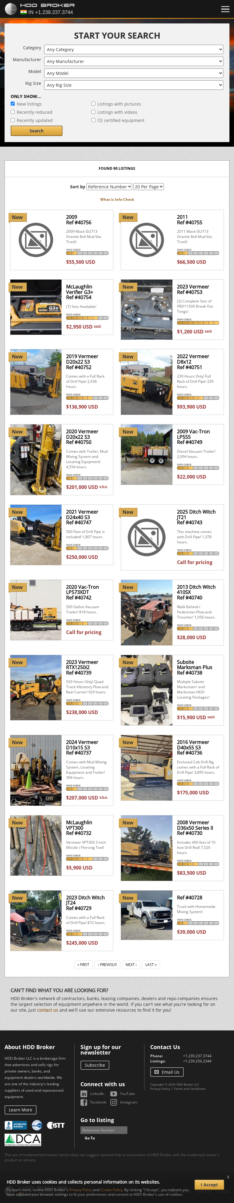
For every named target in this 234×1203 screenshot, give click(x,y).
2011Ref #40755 (189, 220)
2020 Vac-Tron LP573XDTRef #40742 (82, 592)
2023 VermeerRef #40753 (193, 289)
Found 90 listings (117, 168)
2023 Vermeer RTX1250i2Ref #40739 (82, 667)
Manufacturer (27, 59)
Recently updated (35, 120)
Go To (90, 1138)
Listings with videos (117, 112)
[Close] (225, 9)
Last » (151, 964)
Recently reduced (34, 112)
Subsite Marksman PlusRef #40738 (194, 667)
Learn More (20, 1110)
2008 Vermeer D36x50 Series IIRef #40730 (195, 827)
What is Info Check (117, 199)
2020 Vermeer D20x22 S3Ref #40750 (82, 436)
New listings (29, 104)
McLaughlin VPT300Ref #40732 (79, 827)
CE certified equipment (121, 120)
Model (34, 71)
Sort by (77, 187)
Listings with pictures (119, 104)
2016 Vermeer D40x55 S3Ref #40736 (193, 747)
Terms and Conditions (190, 1088)
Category (32, 48)
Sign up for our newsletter (100, 1049)
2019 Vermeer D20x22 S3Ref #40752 (82, 361)
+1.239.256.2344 (197, 1061)
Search (37, 131)
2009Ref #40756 (78, 220)
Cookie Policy (111, 1189)
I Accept (209, 1184)
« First (83, 964)
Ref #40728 (189, 897)
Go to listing (97, 1120)
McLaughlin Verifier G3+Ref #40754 (79, 292)
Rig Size (33, 83)
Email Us (170, 1072)
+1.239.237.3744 (197, 1055)
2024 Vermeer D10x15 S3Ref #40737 (82, 747)
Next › (131, 964)
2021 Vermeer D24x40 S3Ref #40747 (82, 517)
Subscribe (95, 1065)
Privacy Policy (160, 1088)
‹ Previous (107, 964)
